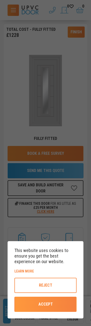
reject (45, 285)
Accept (45, 304)
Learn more (41, 271)
